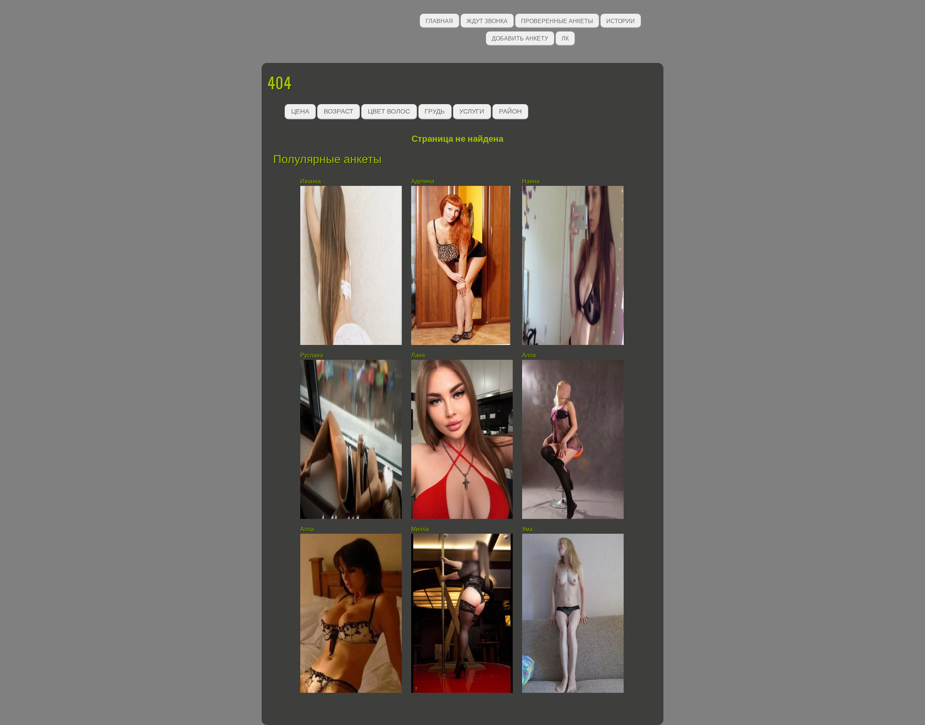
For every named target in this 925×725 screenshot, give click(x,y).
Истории (620, 20)
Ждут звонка (487, 20)
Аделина (422, 181)
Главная (439, 20)
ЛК (565, 38)
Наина (530, 181)
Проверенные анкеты (557, 20)
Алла (529, 355)
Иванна (310, 181)
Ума (527, 529)
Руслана (311, 355)
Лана (418, 355)
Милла (420, 529)
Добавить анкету (520, 38)
